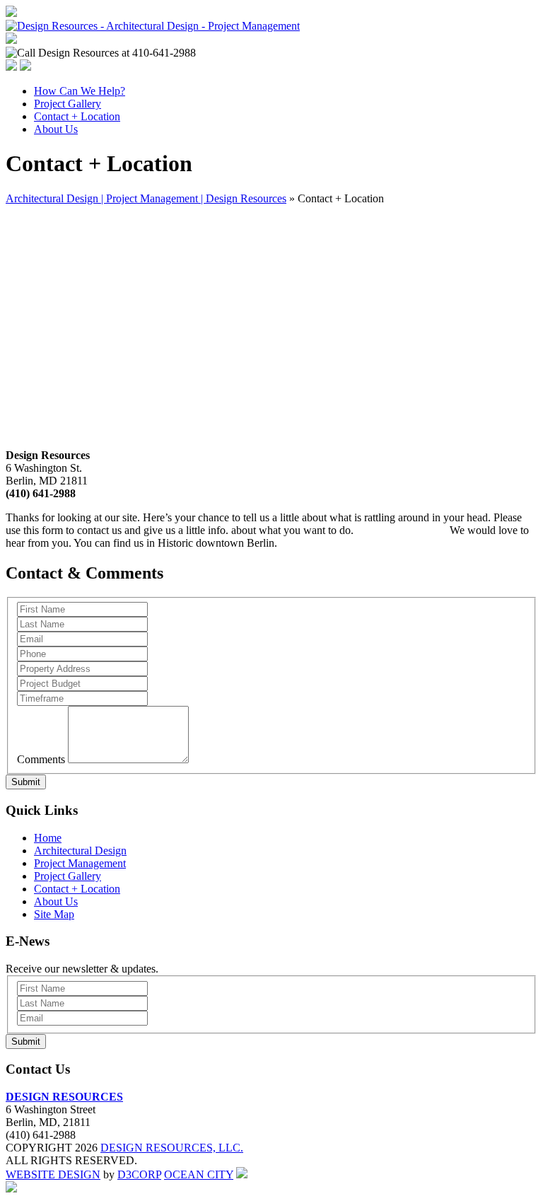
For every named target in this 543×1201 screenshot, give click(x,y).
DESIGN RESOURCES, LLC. (171, 1148)
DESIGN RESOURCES (64, 1097)
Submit (25, 782)
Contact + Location (77, 116)
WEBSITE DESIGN (53, 1174)
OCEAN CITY (198, 1174)
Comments (41, 759)
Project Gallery (67, 104)
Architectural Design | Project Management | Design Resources (146, 198)
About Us (56, 129)
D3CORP (139, 1174)
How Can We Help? (79, 91)
